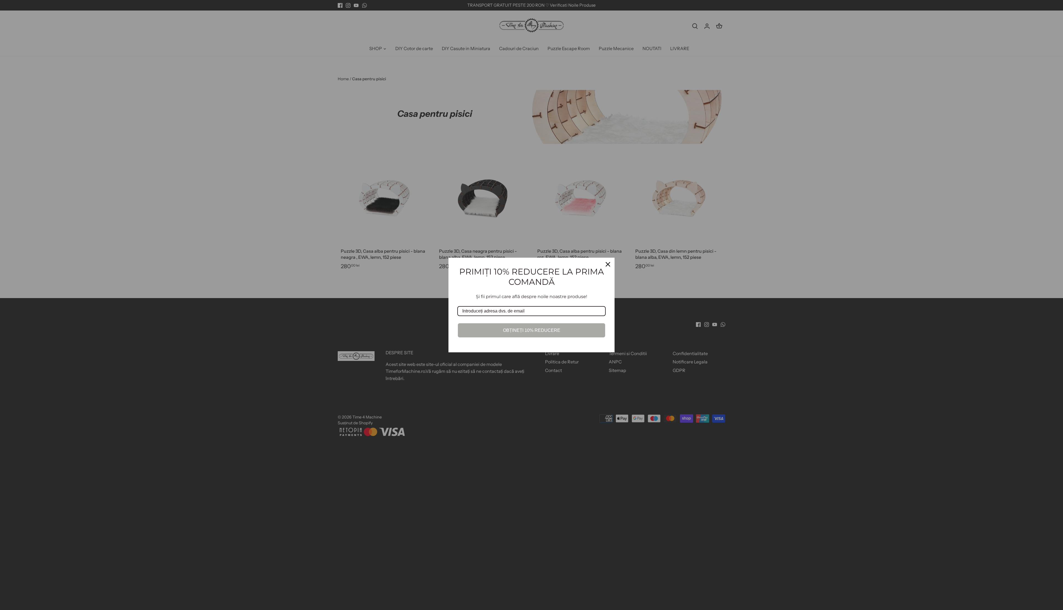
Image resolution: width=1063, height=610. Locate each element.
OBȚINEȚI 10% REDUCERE (531, 330)
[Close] (608, 264)
